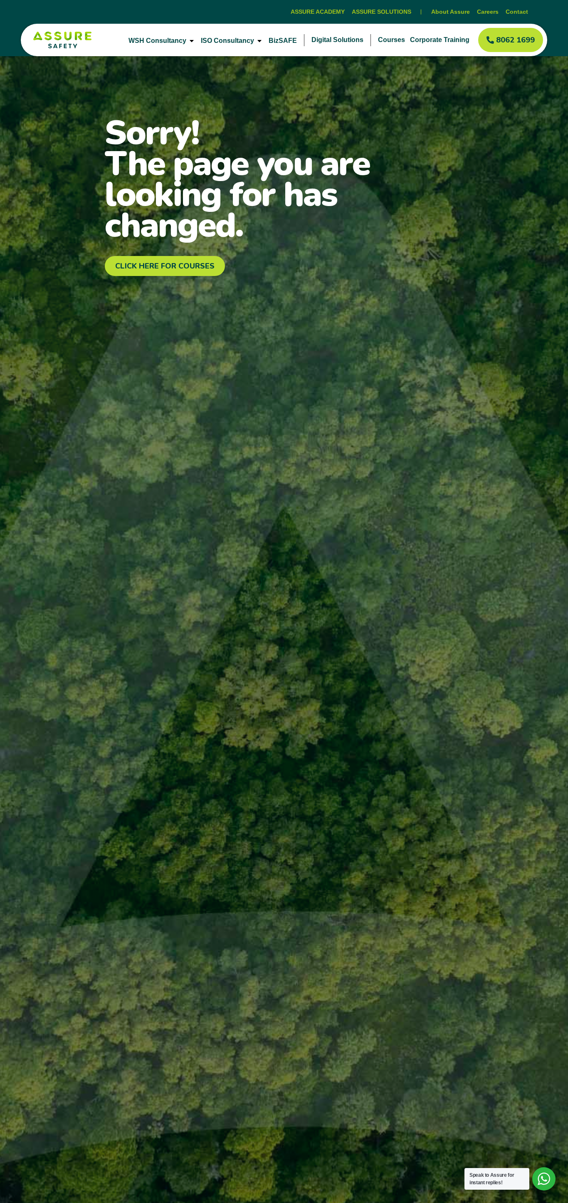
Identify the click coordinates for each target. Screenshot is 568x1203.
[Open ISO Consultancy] (259, 41)
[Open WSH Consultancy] (191, 41)
